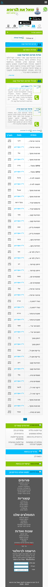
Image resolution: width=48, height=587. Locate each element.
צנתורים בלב (18, 430)
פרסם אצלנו (24, 539)
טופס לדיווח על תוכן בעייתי (24, 544)
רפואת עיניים (24, 506)
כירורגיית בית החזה (34, 437)
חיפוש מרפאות (24, 517)
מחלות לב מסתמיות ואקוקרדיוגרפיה (34, 443)
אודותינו (24, 541)
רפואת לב (38, 456)
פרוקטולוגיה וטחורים (23, 488)
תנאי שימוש (23, 534)
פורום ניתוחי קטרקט (24, 526)
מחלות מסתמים (35, 434)
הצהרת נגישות (23, 537)
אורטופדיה (24, 508)
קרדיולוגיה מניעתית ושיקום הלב (16, 443)
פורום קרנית (24, 485)
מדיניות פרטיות (24, 536)
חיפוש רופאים (24, 519)
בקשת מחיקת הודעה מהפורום (24, 543)
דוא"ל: (33, 566)
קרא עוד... (11, 75)
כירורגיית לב (18, 434)
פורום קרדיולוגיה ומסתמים (17, 438)
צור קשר (24, 546)
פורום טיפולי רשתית (24, 493)
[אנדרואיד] (35, 20)
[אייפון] (24, 24)
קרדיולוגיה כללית (35, 430)
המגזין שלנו (23, 523)
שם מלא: (32, 563)
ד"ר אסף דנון (26, 86)
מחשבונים (24, 521)
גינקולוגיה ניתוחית (24, 486)
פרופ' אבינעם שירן (24, 109)
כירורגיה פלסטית (24, 483)
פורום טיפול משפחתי (24, 524)
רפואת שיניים (24, 505)
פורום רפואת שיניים (24, 492)
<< (25, 419)
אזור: (33, 569)
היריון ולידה (24, 501)
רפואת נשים (24, 510)
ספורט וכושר (24, 503)
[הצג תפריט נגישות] (2, 2)
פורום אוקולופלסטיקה (24, 490)
